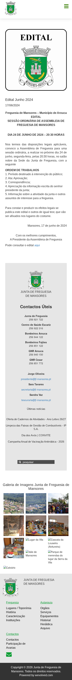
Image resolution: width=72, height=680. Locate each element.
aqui (37, 245)
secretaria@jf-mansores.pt (36, 389)
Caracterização (15, 616)
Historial (45, 620)
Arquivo (45, 628)
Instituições (13, 620)
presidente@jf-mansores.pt (36, 379)
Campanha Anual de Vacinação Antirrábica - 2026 (36, 441)
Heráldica (46, 624)
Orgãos (44, 608)
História (11, 612)
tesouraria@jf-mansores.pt (36, 400)
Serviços (45, 612)
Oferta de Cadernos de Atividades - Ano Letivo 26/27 (36, 419)
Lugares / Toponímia (18, 608)
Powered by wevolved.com (36, 675)
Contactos (12, 639)
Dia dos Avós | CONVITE (36, 435)
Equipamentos (49, 616)
